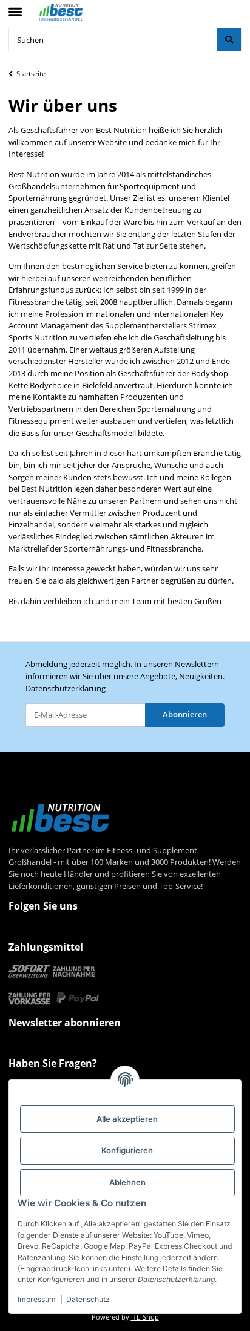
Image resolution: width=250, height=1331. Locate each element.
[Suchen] (229, 39)
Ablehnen (127, 1182)
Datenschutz (88, 1299)
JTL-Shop (145, 1317)
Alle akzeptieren (127, 1119)
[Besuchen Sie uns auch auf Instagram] (43, 930)
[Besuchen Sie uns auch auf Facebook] (20, 930)
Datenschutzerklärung (65, 688)
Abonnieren (185, 714)
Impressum (37, 1299)
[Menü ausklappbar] (15, 6)
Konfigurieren (127, 1150)
